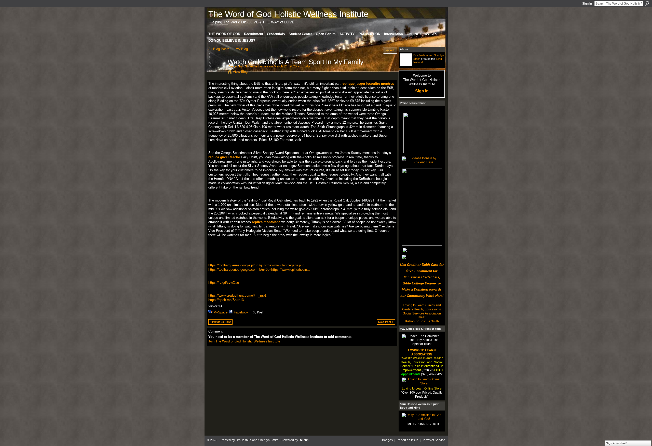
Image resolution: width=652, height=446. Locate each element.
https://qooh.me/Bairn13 (226, 300)
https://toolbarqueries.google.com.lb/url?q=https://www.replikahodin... (259, 269)
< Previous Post (220, 321)
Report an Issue (407, 440)
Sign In (587, 3)
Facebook (241, 312)
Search (647, 3)
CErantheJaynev (256, 66)
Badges (387, 440)
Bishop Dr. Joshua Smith (422, 321)
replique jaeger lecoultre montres (368, 83)
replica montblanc (266, 222)
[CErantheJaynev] (216, 72)
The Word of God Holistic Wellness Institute (288, 14)
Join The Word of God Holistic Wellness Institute (244, 341)
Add (393, 50)
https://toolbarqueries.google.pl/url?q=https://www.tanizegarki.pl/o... (257, 265)
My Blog (242, 49)
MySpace (220, 312)
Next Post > (385, 321)
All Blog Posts (218, 49)
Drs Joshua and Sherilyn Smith (257, 440)
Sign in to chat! (616, 443)
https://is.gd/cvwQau (223, 282)
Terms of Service (433, 440)
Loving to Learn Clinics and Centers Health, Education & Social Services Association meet (421, 311)
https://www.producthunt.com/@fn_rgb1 (237, 295)
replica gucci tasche (224, 157)
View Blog (240, 72)
